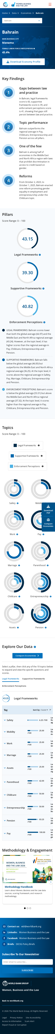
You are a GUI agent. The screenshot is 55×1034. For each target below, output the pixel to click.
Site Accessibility (33, 1017)
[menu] (50, 4)
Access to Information (11, 1021)
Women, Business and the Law (20, 990)
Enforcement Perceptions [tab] (14, 686)
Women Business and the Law (34, 932)
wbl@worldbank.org (31, 926)
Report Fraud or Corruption (14, 1025)
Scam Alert (29, 1021)
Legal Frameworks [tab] (10, 679)
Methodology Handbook (19, 886)
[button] (22, 20)
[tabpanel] (27, 768)
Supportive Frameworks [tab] (33, 679)
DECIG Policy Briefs (25, 944)
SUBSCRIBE (27, 970)
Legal (4, 1017)
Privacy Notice (16, 1017)
